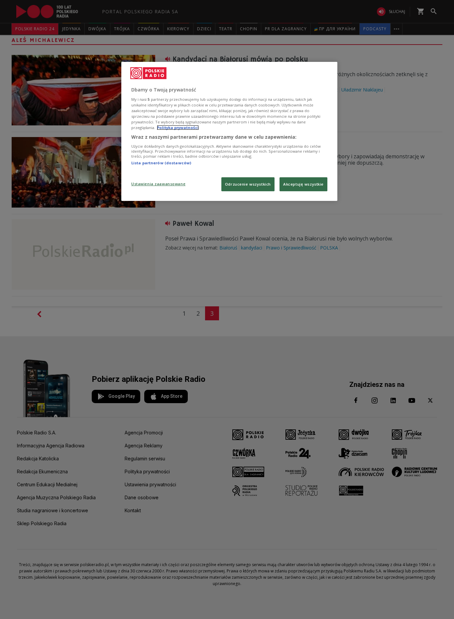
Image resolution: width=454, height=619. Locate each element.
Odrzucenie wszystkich (248, 184)
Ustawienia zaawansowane (158, 183)
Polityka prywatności (178, 127)
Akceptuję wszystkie (303, 184)
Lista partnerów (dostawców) (161, 162)
